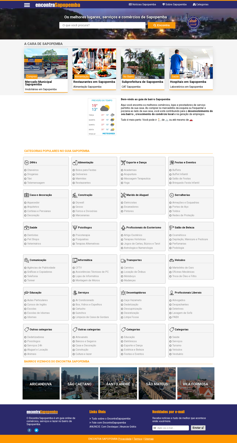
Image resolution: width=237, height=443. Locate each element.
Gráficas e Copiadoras (39, 271)
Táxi (29, 178)
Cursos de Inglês (37, 304)
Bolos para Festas (86, 170)
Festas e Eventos (185, 162)
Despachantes (180, 304)
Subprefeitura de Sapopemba (142, 82)
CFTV (79, 267)
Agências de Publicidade (41, 267)
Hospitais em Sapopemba (188, 82)
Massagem (137, 178)
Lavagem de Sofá (182, 312)
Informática (84, 260)
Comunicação (37, 260)
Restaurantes (83, 182)
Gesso (79, 206)
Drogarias (32, 174)
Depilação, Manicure (190, 239)
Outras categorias (40, 329)
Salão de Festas (181, 178)
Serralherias (182, 195)
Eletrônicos (130, 341)
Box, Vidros (89, 304)
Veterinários (34, 243)
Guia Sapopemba (77, 151)
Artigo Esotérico (133, 235)
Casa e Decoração (86, 345)
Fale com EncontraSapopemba (109, 422)
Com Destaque (109, 426)
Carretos (129, 267)
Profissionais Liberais (188, 292)
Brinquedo (185, 182)
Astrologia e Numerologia (138, 247)
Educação (35, 292)
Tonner (31, 280)
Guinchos (81, 312)
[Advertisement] (51, 120)
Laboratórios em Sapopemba (186, 86)
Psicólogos (84, 227)
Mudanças (130, 280)
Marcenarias (82, 215)
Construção (84, 195)
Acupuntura (130, 174)
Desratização (131, 312)
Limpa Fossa (131, 317)
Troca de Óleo (184, 276)
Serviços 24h (34, 345)
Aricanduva (41, 384)
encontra (57, 4)
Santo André (118, 384)
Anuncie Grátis (128, 426)
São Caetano (79, 384)
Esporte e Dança (136, 162)
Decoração (33, 215)
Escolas (31, 308)
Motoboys (130, 276)
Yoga (126, 182)
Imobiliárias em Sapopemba (41, 89)
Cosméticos (179, 235)
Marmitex (81, 178)
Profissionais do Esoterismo (143, 227)
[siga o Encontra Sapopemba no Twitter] (36, 430)
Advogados (178, 300)
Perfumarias (179, 243)
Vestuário (177, 354)
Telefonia (32, 276)
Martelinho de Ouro (183, 267)
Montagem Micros (88, 280)
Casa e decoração (40, 195)
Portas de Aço (180, 206)
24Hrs (33, 162)
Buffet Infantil (180, 174)
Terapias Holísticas (135, 239)
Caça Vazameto (133, 300)
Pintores (129, 211)
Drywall (80, 202)
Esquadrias (185, 202)
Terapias (87, 243)
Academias (130, 170)
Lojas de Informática (87, 276)
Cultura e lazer (84, 354)
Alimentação (85, 162)
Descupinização (133, 308)
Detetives (177, 308)
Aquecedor (33, 202)
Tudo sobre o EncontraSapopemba (111, 418)
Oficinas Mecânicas (183, 271)
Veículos (179, 260)
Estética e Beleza (134, 349)
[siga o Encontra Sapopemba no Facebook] (29, 430)
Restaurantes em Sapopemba (94, 82)
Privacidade (125, 438)
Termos (138, 438)
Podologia (178, 247)
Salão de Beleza (184, 227)
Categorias (133, 329)
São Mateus (157, 384)
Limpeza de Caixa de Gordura (92, 317)
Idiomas (31, 317)
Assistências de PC (92, 271)
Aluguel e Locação (37, 349)
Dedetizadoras (35, 337)
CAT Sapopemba (131, 86)
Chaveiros (33, 170)
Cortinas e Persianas (39, 211)
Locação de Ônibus (135, 271)
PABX (175, 317)
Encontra (163, 25)
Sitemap (149, 438)
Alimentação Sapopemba (87, 86)
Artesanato (82, 337)
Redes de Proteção (183, 215)
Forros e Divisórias (86, 211)
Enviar (197, 427)
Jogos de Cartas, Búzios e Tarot (142, 243)
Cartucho (80, 308)
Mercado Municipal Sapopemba (38, 83)
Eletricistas (130, 202)
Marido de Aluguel (137, 195)
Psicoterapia (83, 235)
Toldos (176, 211)
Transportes (134, 260)
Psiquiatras (82, 239)
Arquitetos (33, 206)
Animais (31, 354)
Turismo (176, 345)
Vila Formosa (195, 384)
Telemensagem (36, 182)
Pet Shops (33, 239)
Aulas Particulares (37, 300)
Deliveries (81, 174)
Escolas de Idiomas (38, 312)
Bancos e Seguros (86, 341)
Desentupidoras (136, 292)
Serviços (83, 292)
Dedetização (131, 304)
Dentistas (32, 235)
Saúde (33, 227)
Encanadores (131, 206)
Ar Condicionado (85, 300)
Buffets (176, 170)
